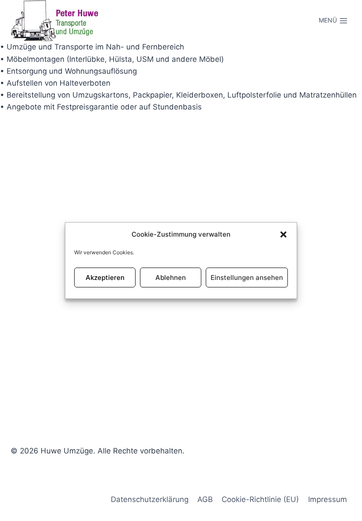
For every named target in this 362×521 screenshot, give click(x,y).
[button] (283, 234)
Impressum (327, 499)
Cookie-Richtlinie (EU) (260, 499)
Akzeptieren (105, 277)
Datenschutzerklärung (150, 499)
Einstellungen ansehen (247, 277)
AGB (205, 499)
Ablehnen (170, 277)
